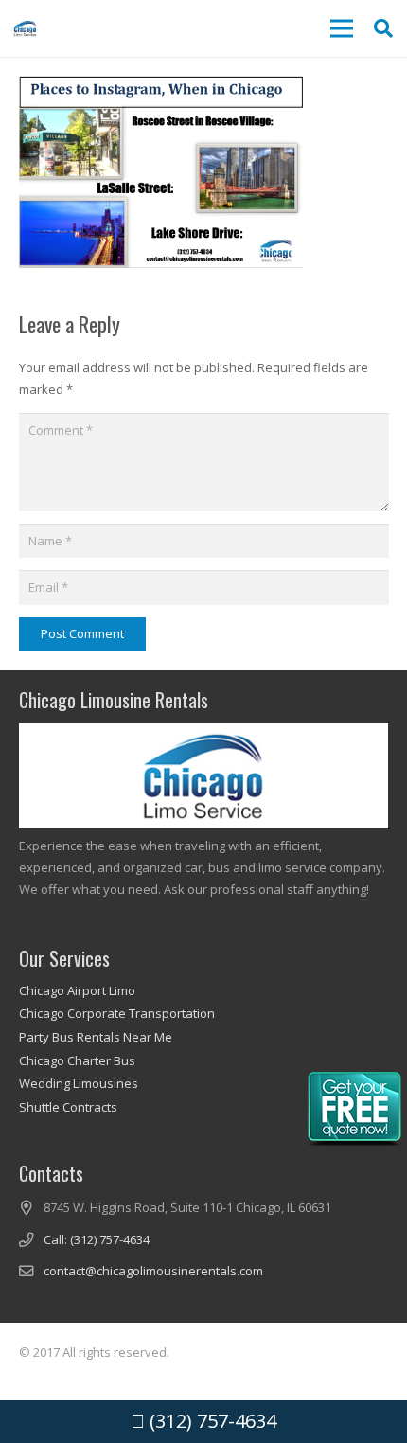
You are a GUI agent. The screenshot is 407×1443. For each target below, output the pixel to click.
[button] (383, 28)
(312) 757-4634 (210, 1421)
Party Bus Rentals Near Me (95, 1036)
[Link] (25, 28)
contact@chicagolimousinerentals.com (153, 1270)
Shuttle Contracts (68, 1106)
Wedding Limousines (78, 1083)
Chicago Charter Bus (77, 1060)
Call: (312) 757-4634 (97, 1239)
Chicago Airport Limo (77, 990)
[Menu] (341, 28)
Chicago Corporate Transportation (117, 1013)
